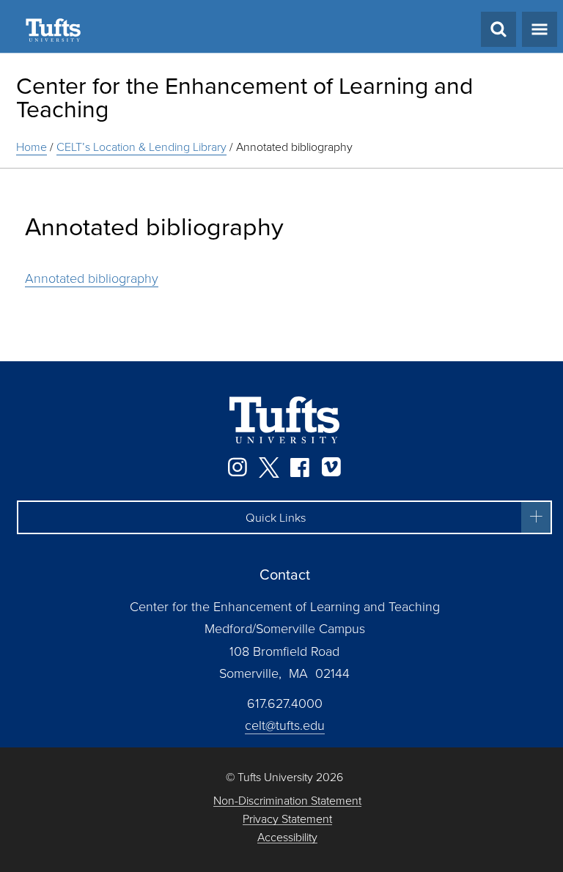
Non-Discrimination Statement (287, 800)
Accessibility (287, 837)
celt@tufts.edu (285, 725)
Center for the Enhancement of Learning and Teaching (244, 96)
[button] (284, 517)
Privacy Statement (287, 819)
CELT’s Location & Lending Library (141, 146)
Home (31, 146)
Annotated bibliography (91, 278)
